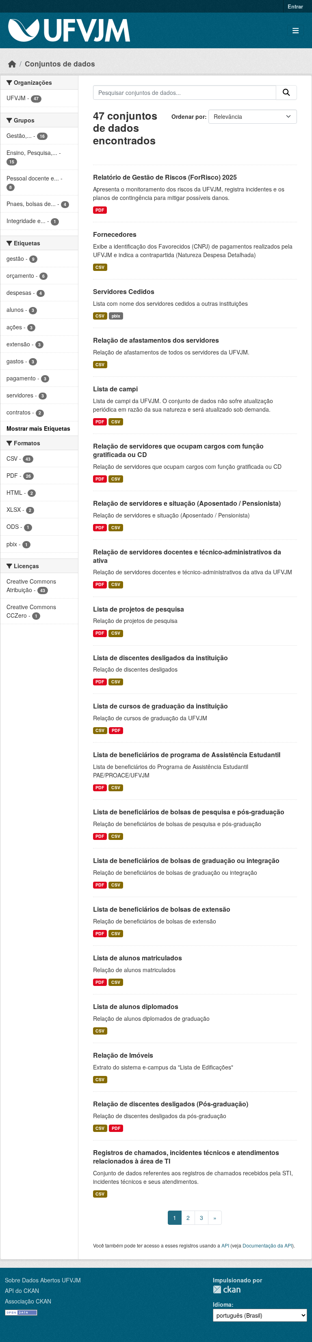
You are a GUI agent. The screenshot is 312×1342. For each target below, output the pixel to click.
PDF (99, 210)
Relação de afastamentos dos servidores (156, 340)
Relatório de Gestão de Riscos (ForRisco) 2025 (165, 177)
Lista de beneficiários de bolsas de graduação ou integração (186, 860)
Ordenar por (188, 116)
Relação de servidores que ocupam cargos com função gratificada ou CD (178, 450)
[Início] (12, 63)
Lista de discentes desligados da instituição (160, 657)
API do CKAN (22, 1290)
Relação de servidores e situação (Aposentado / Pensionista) (187, 503)
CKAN (226, 1289)
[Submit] (286, 92)
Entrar (295, 6)
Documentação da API (267, 1245)
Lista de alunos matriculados (137, 957)
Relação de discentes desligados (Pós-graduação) (170, 1103)
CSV (99, 267)
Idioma (222, 1304)
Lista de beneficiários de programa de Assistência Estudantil (186, 754)
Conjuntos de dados (60, 63)
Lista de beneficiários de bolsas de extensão (161, 909)
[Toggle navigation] (295, 31)
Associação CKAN (28, 1301)
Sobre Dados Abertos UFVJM (43, 1280)
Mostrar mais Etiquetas (38, 428)
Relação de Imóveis (123, 1055)
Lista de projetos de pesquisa (138, 609)
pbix (116, 316)
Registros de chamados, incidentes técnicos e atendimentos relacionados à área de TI (186, 1157)
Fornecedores (114, 234)
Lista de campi (115, 388)
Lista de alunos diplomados (135, 1006)
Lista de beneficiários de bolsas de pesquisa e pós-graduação (188, 811)
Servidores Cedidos (123, 291)
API (225, 1245)
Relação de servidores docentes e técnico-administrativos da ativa (187, 556)
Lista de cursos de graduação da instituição (160, 706)
